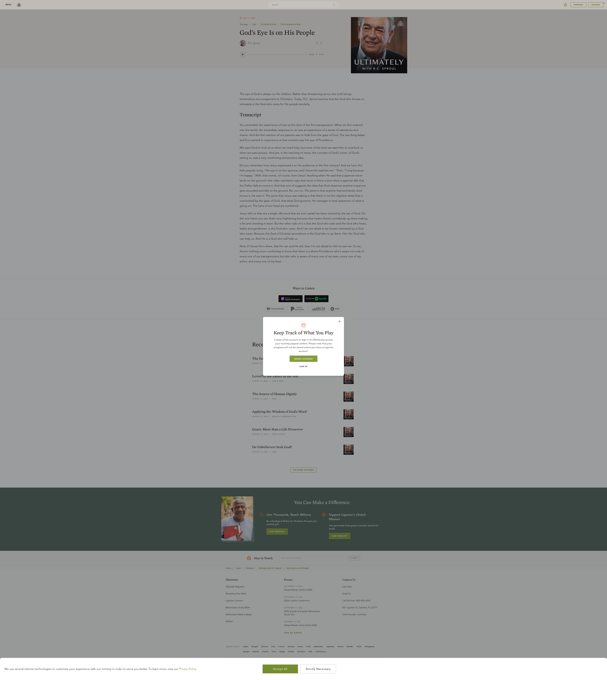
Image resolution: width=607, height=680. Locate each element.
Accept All (280, 669)
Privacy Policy (187, 669)
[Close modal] (339, 321)
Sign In (303, 366)
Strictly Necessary (318, 669)
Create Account (303, 358)
